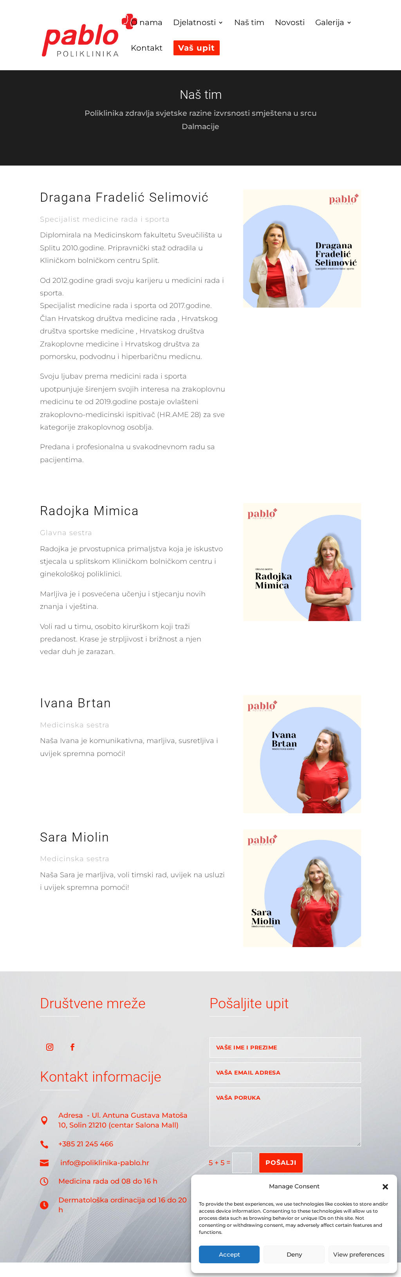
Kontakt (147, 49)
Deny (294, 1254)
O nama (147, 23)
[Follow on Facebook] (72, 1047)
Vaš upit (196, 48)
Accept (229, 1254)
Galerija (329, 23)
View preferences (359, 1254)
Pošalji (281, 1162)
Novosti (290, 23)
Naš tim (249, 23)
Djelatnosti (194, 23)
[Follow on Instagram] (50, 1047)
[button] (385, 1187)
